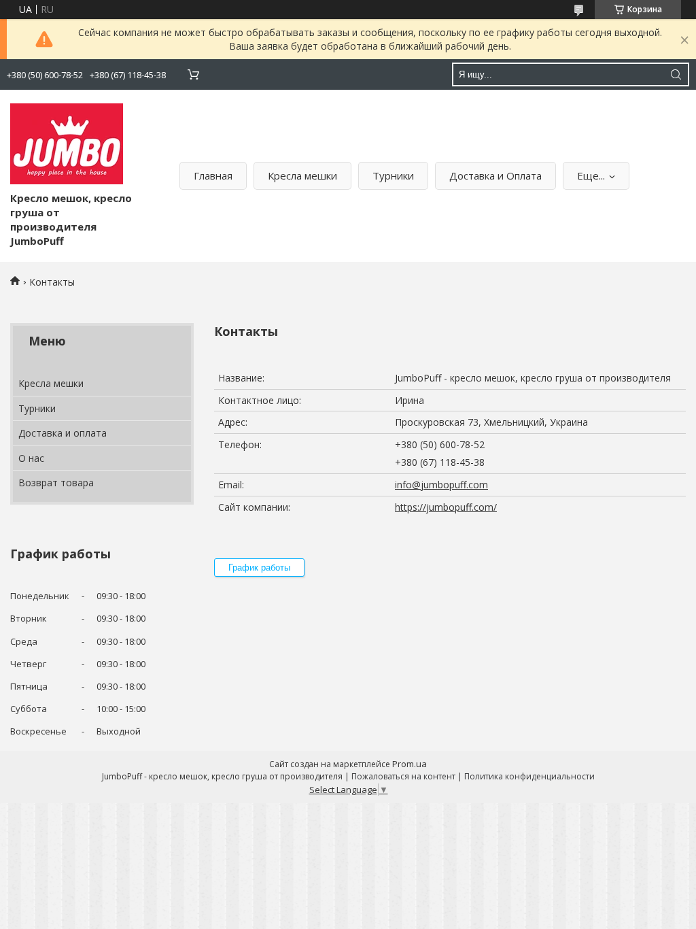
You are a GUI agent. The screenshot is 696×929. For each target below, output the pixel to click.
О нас (31, 458)
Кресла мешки (302, 175)
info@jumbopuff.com (441, 484)
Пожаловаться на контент (403, 776)
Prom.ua (409, 764)
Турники (393, 175)
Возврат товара (56, 482)
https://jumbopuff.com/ (446, 507)
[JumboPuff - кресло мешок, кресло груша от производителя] (66, 143)
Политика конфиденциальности (529, 776)
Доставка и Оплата (495, 175)
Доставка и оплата (62, 432)
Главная (213, 175)
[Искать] (675, 74)
